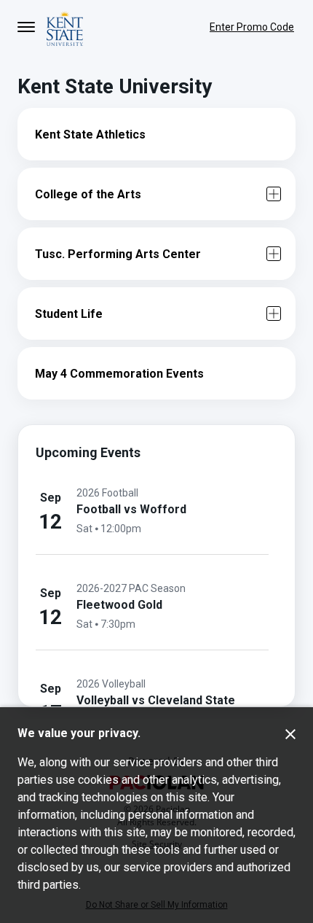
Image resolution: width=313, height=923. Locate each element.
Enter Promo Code (252, 27)
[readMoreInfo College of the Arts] (273, 194)
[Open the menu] (26, 27)
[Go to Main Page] (65, 27)
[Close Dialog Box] (290, 734)
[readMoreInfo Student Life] (273, 313)
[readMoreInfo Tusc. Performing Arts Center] (273, 253)
